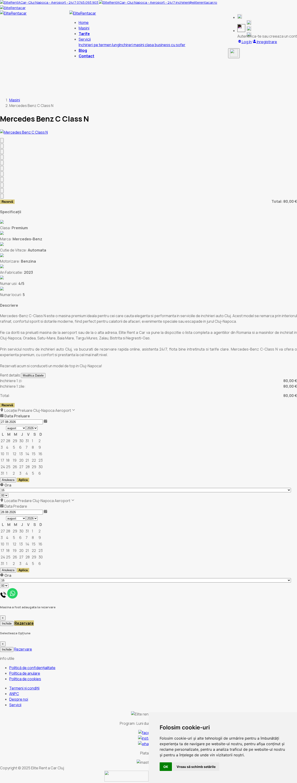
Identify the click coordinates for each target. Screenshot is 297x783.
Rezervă (7, 201)
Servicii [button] (85, 39)
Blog (83, 50)
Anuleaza (8, 480)
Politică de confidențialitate (32, 667)
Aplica (23, 480)
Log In (246, 41)
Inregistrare (266, 41)
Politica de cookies (25, 678)
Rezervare (24, 623)
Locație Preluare (18, 410)
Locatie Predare (18, 500)
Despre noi (18, 699)
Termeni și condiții (24, 688)
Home (84, 22)
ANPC (14, 693)
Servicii (15, 704)
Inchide (7, 623)
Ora (7, 485)
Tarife (84, 33)
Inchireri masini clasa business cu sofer (152, 44)
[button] (239, 17)
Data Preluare (17, 416)
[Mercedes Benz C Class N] (24, 132)
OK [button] (165, 767)
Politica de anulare (24, 673)
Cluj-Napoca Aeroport (52, 410)
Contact (86, 55)
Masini (84, 28)
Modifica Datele (33, 375)
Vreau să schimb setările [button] (196, 767)
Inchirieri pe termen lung (99, 44)
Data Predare (15, 506)
